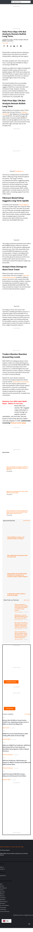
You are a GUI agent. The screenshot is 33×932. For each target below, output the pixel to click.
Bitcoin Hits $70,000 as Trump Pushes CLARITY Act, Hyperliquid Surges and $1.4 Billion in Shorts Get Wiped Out (17, 468)
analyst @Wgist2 (24, 205)
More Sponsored (26, 520)
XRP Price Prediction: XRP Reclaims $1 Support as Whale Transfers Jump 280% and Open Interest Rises (16, 762)
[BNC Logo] (16, 844)
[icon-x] (9, 860)
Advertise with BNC (16, 28)
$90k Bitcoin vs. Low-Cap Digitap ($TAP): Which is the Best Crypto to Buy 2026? (21, 616)
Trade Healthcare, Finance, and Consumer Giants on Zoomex (15, 537)
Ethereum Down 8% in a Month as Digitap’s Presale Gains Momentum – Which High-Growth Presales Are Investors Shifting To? (21, 634)
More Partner (26, 600)
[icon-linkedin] (7, 860)
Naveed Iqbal (5, 43)
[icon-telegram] (4, 860)
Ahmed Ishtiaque (8, 754)
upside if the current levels (21, 382)
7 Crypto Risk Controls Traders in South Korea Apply (16, 594)
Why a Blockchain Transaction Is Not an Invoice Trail (17, 556)
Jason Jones (6, 728)
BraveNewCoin (18, 171)
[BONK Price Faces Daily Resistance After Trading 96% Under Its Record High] (18, 476)
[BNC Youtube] (12, 860)
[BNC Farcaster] (20, 860)
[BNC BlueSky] (18, 860)
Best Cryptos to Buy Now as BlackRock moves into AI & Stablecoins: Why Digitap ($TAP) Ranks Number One (21, 625)
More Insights (27, 714)
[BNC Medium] (15, 860)
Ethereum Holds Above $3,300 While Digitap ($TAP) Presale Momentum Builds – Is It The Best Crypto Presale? (21, 607)
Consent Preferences (4, 911)
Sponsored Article (19, 612)
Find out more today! (18, 423)
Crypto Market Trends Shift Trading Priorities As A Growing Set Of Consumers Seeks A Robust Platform (17, 575)
